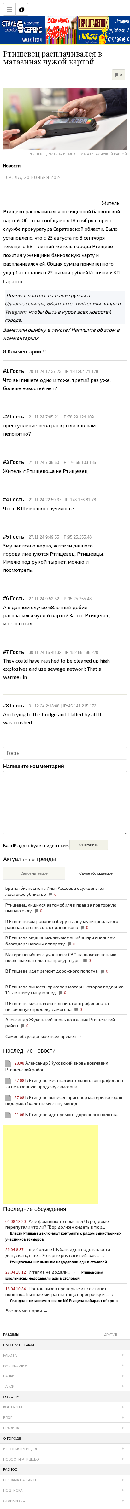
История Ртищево (21, 1449)
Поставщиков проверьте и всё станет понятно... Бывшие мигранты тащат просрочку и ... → (61, 1294)
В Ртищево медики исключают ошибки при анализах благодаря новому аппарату (60, 940)
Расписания (15, 1366)
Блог (7, 1418)
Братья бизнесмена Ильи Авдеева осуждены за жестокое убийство (54, 891)
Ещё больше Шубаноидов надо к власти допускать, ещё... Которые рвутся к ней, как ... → (57, 1255)
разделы (60, 1334)
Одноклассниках (24, 303)
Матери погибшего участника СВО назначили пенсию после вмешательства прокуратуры (60, 957)
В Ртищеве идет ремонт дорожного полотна (56, 971)
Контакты (12, 1407)
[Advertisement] (50, 1164)
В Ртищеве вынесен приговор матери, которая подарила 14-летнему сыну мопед (64, 989)
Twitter (83, 303)
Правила (11, 1428)
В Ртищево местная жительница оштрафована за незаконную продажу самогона (57, 1006)
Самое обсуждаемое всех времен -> (43, 1036)
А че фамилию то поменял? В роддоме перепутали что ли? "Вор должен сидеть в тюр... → (63, 1230)
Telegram (15, 312)
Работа (10, 1355)
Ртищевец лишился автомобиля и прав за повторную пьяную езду (60, 907)
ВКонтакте (59, 303)
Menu (9, 9)
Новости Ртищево (21, 1459)
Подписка (12, 1490)
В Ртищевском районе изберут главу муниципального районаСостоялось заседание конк (61, 924)
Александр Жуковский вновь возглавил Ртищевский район (60, 1022)
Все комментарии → (26, 1310)
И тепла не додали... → (54, 1274)
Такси (9, 1386)
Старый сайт (15, 1501)
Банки (9, 1376)
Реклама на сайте (20, 1480)
